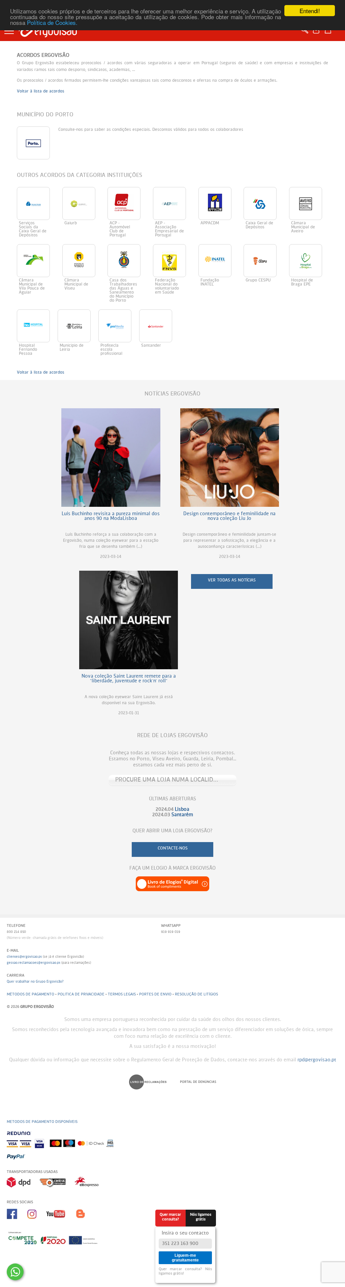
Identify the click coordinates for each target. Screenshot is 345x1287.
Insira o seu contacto (185, 1233)
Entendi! (310, 10)
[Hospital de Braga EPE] (308, 247)
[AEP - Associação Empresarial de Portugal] (175, 189)
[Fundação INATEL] (221, 247)
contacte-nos (173, 848)
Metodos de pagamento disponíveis (42, 1122)
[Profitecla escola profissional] (118, 312)
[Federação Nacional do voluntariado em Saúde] (175, 247)
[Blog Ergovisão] (83, 1221)
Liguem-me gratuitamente (185, 1257)
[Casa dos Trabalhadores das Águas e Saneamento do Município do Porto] (130, 247)
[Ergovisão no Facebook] (17, 1221)
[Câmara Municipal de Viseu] (85, 247)
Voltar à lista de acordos (40, 91)
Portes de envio (155, 994)
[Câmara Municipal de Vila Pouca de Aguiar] (39, 247)
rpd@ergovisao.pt (316, 1060)
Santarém (182, 814)
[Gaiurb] (85, 189)
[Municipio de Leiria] (78, 312)
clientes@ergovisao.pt (24, 956)
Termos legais (122, 994)
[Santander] (158, 312)
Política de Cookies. (52, 22)
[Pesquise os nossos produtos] (306, 33)
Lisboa (182, 809)
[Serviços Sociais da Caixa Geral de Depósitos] (39, 189)
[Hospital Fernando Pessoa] (37, 312)
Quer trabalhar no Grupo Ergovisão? (35, 981)
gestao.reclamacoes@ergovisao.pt (33, 962)
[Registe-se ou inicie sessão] (318, 33)
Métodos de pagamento (30, 994)
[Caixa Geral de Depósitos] (266, 189)
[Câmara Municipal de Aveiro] (308, 189)
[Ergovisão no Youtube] (61, 1221)
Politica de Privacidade (81, 994)
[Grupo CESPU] (266, 247)
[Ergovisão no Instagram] (36, 1221)
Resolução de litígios (196, 994)
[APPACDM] (221, 189)
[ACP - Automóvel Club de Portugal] (130, 189)
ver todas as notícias (232, 580)
